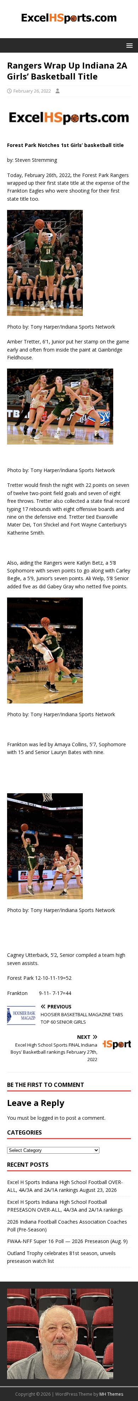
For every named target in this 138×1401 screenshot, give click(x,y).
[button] (128, 45)
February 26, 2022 (32, 91)
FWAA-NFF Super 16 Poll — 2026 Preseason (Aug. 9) (67, 1241)
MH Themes (111, 1394)
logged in (48, 1117)
